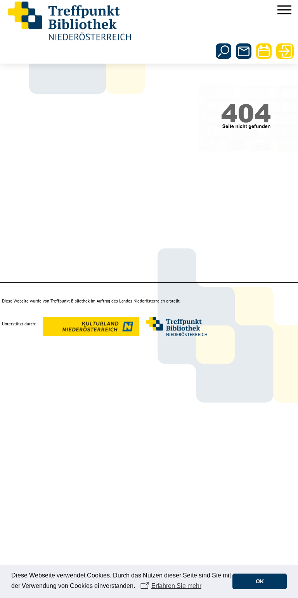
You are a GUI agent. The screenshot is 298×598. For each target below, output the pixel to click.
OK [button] (260, 581)
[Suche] (223, 51)
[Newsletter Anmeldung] (243, 51)
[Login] (284, 51)
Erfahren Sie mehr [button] (176, 585)
